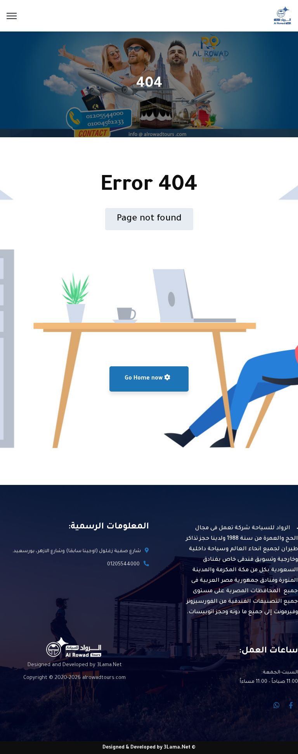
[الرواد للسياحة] (282, 16)
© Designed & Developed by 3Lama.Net (149, 748)
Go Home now (144, 379)
